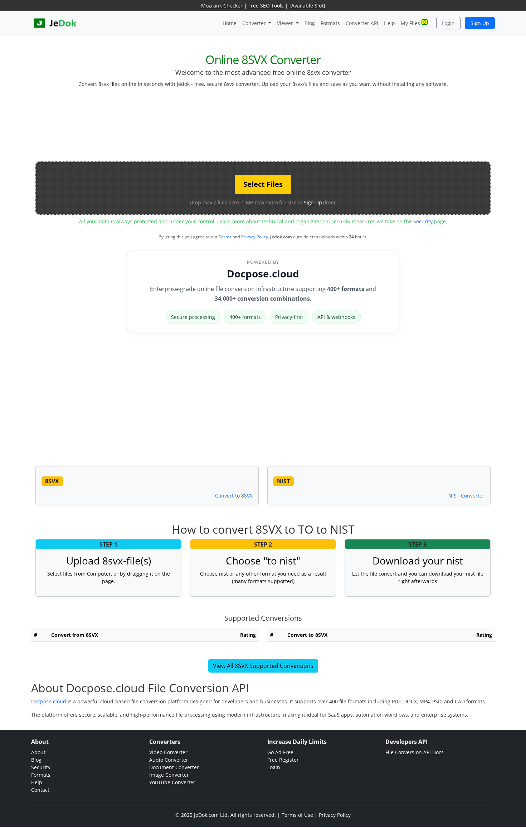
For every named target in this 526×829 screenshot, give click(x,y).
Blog (310, 23)
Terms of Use (297, 814)
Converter (254, 23)
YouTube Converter (172, 782)
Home (230, 23)
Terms (225, 237)
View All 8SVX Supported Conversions (263, 666)
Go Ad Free (280, 752)
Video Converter (168, 752)
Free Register (283, 759)
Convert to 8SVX (234, 495)
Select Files (263, 184)
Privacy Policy (254, 237)
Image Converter (169, 774)
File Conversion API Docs (414, 752)
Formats (330, 23)
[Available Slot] (307, 5)
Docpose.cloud (263, 273)
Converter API (362, 23)
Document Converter (174, 767)
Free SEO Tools (266, 5)
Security (423, 221)
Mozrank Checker (222, 5)
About (38, 752)
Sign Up (480, 23)
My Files (413, 22)
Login (448, 23)
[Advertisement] (263, 127)
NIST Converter (466, 495)
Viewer (285, 23)
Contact (40, 789)
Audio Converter (168, 759)
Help (389, 23)
